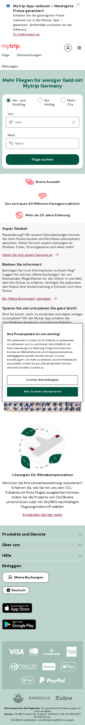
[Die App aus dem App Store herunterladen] (19, 608)
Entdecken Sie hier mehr (42, 514)
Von (10, 114)
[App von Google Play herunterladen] (19, 625)
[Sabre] (63, 698)
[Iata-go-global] (18, 698)
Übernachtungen (29, 55)
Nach (11, 135)
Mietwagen (10, 66)
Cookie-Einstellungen (42, 380)
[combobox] (42, 122)
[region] (42, 362)
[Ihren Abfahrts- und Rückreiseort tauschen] (74, 122)
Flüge (6, 55)
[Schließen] (78, 4)
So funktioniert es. (26, 34)
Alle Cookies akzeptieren (42, 391)
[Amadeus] (39, 698)
